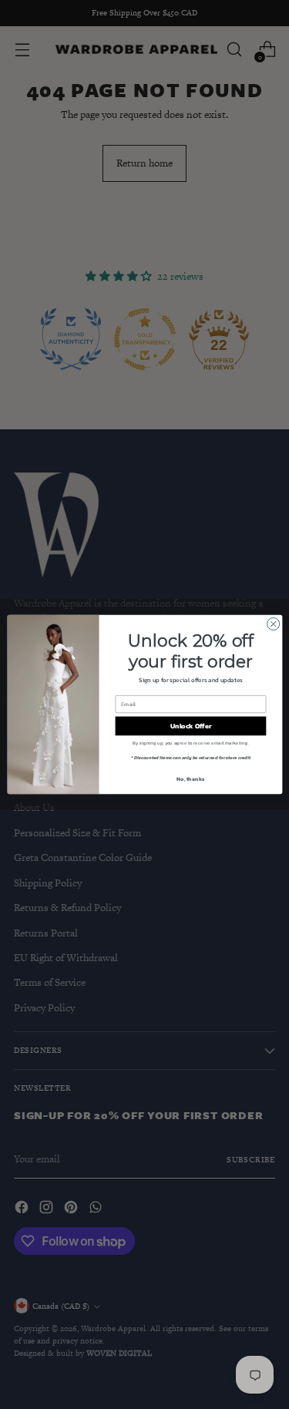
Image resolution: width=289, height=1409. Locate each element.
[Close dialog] (273, 624)
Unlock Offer (190, 726)
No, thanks (190, 779)
